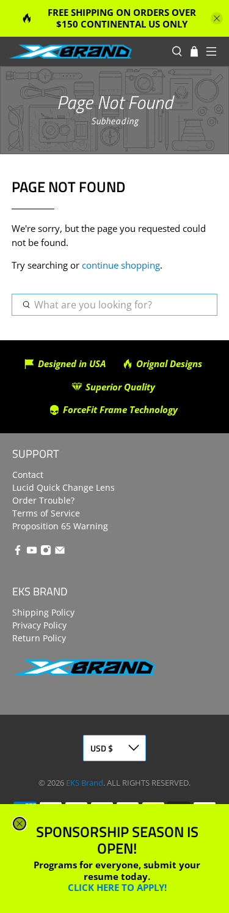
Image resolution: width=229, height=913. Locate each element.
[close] (19, 824)
